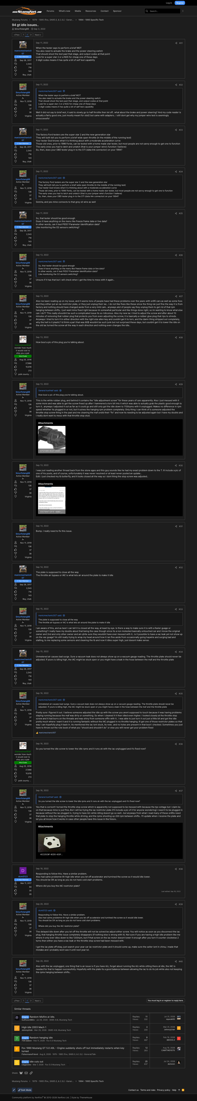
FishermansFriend (30, 1054)
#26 (181, 255)
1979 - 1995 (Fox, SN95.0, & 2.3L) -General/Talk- (74, 1054)
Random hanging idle (41, 1037)
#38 (181, 869)
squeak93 (170, 1019)
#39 (181, 904)
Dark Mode (25, 1090)
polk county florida (26, 374)
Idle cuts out (36, 1061)
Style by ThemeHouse (81, 1097)
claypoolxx (26, 1064)
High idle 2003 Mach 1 (34, 1027)
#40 (181, 961)
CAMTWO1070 (168, 1050)
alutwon (171, 1064)
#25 (181, 213)
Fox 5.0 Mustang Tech (56, 1040)
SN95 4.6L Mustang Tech (60, 1020)
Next (37, 35)
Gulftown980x (28, 1020)
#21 (181, 43)
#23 (181, 130)
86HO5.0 (171, 1040)
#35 (181, 693)
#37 (181, 791)
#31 (181, 526)
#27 (181, 296)
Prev (17, 35)
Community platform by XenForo (41, 1097)
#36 (181, 744)
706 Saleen (27, 1040)
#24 (181, 171)
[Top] (179, 1090)
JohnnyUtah (27, 1030)
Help (174, 1090)
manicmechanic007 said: (50, 91)
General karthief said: (48, 390)
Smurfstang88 (22, 29)
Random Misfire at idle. (42, 1016)
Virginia (28, 116)
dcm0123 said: (45, 910)
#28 (181, 337)
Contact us (133, 1090)
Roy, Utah (27, 75)
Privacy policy (163, 1090)
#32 (181, 567)
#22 (181, 85)
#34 (181, 652)
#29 (181, 384)
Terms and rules (147, 1090)
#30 (181, 465)
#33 (181, 609)
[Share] (176, 43)
